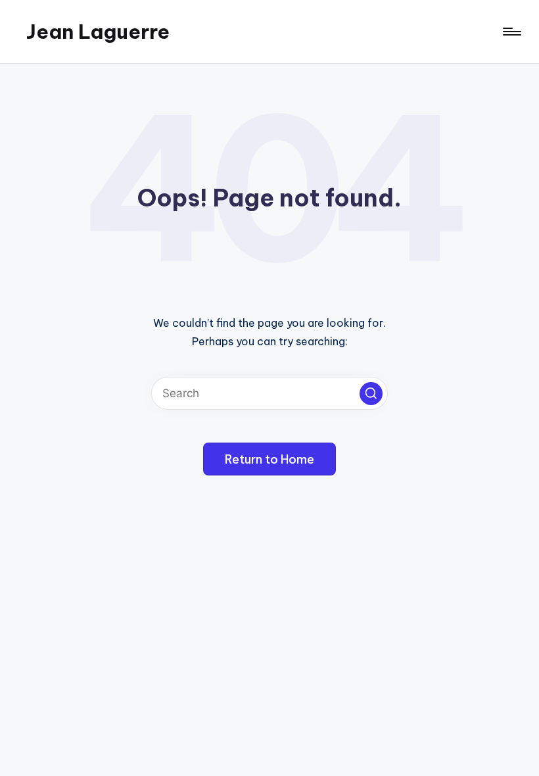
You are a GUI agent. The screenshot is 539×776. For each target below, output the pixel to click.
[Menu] (511, 31)
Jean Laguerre (98, 31)
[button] (371, 393)
